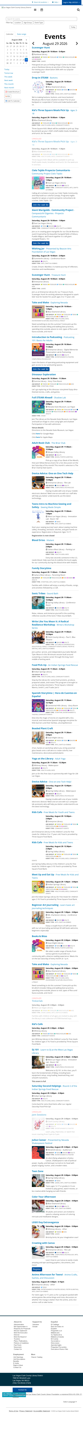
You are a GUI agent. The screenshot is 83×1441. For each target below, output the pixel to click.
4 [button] (14, 49)
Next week (8, 80)
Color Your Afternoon (44, 1196)
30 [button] (21, 46)
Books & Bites (39, 936)
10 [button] (11, 53)
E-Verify (16, 1363)
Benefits (16, 1361)
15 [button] (26, 53)
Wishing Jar (51, 250)
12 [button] (17, 53)
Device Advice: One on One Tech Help (52, 473)
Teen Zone (37, 1171)
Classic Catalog (36, 1357)
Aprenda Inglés (56, 1345)
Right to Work (18, 1365)
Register (37, 1269)
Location (17, 22)
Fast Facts (17, 1345)
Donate (35, 1326)
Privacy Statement (25, 1411)
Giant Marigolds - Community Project (53, 213)
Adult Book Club (48, 442)
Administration (19, 1324)
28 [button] (14, 46)
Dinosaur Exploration (44, 374)
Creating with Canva (43, 1242)
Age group (28, 22)
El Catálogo (55, 1324)
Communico (55, 1424)
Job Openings (18, 1357)
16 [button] (7, 56)
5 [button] (17, 49)
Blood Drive (43, 540)
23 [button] (7, 60)
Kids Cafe (53, 812)
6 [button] (20, 49)
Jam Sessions (39, 1114)
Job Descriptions (19, 1359)
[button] (40, 2)
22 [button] (26, 56)
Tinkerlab (37, 1000)
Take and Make (50, 302)
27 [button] (11, 46)
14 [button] (23, 53)
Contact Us (18, 1349)
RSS (8, 96)
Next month (9, 87)
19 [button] (17, 56)
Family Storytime (41, 568)
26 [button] (7, 46)
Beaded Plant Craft (42, 728)
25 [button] (14, 60)
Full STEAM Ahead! (49, 397)
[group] (17, 51)
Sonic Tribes (45, 593)
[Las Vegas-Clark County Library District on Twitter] (9, 1326)
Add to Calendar (13, 101)
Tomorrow (8, 73)
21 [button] (23, 56)
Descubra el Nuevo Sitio (59, 1349)
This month (9, 84)
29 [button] (17, 46)
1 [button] (26, 46)
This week (8, 77)
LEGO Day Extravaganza (45, 1222)
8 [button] (26, 49)
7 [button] (23, 49)
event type (39, 22)
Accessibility (45, 1424)
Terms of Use (13, 1411)
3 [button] (10, 49)
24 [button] (11, 60)
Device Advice (51, 781)
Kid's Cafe (37, 1024)
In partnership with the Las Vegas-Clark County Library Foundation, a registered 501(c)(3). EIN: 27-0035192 (47, 1395)
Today (73, 27)
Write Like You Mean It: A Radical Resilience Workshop (53, 624)
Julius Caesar (50, 1141)
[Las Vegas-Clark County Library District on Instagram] (9, 1330)
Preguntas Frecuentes (59, 1347)
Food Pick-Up (55, 664)
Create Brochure (13, 92)
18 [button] (14, 56)
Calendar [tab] (9, 34)
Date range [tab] (21, 34)
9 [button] (7, 53)
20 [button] (21, 56)
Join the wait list (41, 205)
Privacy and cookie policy (32, 1424)
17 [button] (11, 56)
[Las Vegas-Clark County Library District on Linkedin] (9, 1338)
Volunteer (35, 1324)
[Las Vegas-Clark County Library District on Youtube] (9, 1334)
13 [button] (21, 53)
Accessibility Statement (41, 1411)
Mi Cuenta (54, 1339)
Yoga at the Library (48, 758)
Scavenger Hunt (41, 47)
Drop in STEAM (45, 77)
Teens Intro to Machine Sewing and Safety (51, 505)
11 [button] (14, 53)
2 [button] (7, 49)
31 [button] (23, 46)
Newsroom (18, 1347)
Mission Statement (20, 1331)
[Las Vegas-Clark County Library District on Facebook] (9, 1322)
